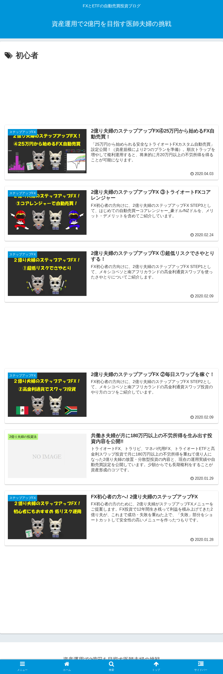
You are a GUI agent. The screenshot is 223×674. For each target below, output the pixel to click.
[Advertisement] (111, 90)
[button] (207, 542)
